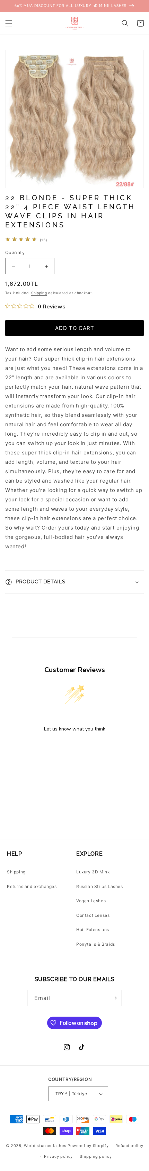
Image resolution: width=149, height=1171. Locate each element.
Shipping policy (96, 1156)
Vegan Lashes (91, 900)
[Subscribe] (114, 998)
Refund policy (129, 1145)
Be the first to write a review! (74, 747)
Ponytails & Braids (95, 944)
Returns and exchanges (32, 886)
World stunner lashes (46, 1145)
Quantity (15, 252)
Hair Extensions (92, 929)
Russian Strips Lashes (99, 886)
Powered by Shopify (88, 1145)
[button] (8, 23)
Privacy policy (58, 1156)
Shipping (39, 293)
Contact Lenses (92, 915)
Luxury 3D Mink (93, 871)
